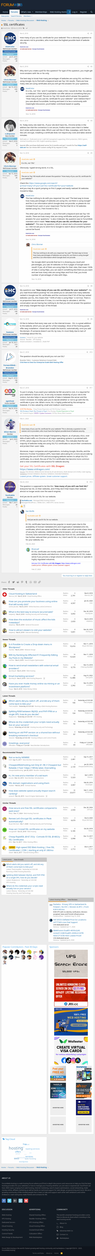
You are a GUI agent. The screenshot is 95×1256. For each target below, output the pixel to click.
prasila (11, 778)
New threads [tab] (19, 859)
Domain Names (30, 785)
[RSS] (61, 1253)
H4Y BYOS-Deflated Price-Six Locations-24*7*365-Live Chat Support (70, 920)
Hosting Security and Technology (36, 614)
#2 (91, 66)
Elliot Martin (10, 432)
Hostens (23, 337)
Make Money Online (30, 689)
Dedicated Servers (8, 1222)
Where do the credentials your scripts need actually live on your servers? (24, 887)
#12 (91, 419)
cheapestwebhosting (16, 770)
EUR (10, 760)
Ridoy (10, 813)
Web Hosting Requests (34, 678)
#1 (91, 33)
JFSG (10, 842)
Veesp (90, 831)
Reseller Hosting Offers (42, 770)
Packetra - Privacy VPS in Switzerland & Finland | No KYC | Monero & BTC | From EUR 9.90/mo (71, 907)
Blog (61, 1227)
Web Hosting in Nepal (26, 411)
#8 (91, 286)
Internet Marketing (31, 632)
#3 (91, 121)
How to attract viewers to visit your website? (30, 630)
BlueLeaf (35, 549)
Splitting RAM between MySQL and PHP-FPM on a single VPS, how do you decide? (33, 713)
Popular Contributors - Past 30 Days (20, 946)
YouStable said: (32, 516)
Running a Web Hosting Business (46, 706)
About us (49, 1253)
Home (5, 12)
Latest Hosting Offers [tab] (57, 899)
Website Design (30, 650)
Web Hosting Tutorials (31, 813)
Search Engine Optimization (34, 660)
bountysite (89, 613)
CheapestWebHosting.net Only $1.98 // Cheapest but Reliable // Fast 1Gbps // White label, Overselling (35, 766)
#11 (91, 388)
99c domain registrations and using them (29, 783)
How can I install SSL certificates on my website (32, 829)
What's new (26, 12)
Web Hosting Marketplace (61, 12)
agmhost (10, 401)
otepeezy (12, 614)
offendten (12, 745)
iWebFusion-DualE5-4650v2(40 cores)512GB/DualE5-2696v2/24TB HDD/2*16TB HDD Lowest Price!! (68, 933)
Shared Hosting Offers (31, 852)
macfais (11, 650)
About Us (63, 1223)
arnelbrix (89, 685)
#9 (91, 319)
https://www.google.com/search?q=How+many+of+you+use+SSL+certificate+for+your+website (46, 184)
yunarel (11, 796)
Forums (14, 12)
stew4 (11, 852)
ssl (27, 28)
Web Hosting (30, 671)
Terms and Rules (38, 1253)
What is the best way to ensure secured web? (31, 611)
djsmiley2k (12, 671)
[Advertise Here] (58, 1107)
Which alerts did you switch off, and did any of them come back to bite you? (25, 865)
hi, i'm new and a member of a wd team (28, 775)
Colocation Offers (35, 1233)
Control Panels (7, 1233)
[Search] (91, 12)
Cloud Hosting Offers (34, 596)
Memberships (41, 12)
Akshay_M (89, 632)
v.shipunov (10, 133)
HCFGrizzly (89, 792)
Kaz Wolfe (30, 511)
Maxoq (11, 727)
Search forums (16, 16)
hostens (10, 332)
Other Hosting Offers (30, 842)
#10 (91, 352)
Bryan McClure (87, 646)
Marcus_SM (13, 596)
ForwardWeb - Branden (10, 366)
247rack (90, 810)
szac (91, 603)
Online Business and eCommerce (40, 607)
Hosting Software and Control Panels (43, 738)
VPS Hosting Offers (36, 1222)
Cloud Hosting (7, 1226)
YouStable (10, 495)
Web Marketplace (35, 1237)
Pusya (11, 689)
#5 (91, 153)
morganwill (12, 832)
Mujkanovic (13, 717)
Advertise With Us (66, 1231)
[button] (32, 12)
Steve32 (11, 738)
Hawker (11, 785)
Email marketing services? (21, 676)
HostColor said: (27, 159)
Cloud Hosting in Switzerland (23, 593)
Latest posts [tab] (7, 859)
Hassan (90, 777)
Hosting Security (8, 1230)
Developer (89, 785)
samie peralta (13, 607)
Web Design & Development (12, 1237)
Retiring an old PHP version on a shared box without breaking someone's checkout (34, 734)
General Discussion (32, 625)
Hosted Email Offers (36, 1230)
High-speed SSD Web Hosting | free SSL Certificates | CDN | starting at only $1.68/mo (31, 849)
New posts (5, 16)
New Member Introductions (40, 745)
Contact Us (64, 1234)
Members (27, 16)
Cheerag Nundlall (87, 667)
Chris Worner (10, 79)
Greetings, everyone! (19, 743)
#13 (91, 482)
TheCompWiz (13, 706)
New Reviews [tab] (72, 899)
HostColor (6, 28)
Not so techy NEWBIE (19, 757)
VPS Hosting (37, 717)
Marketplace (64, 1238)
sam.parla (89, 677)
